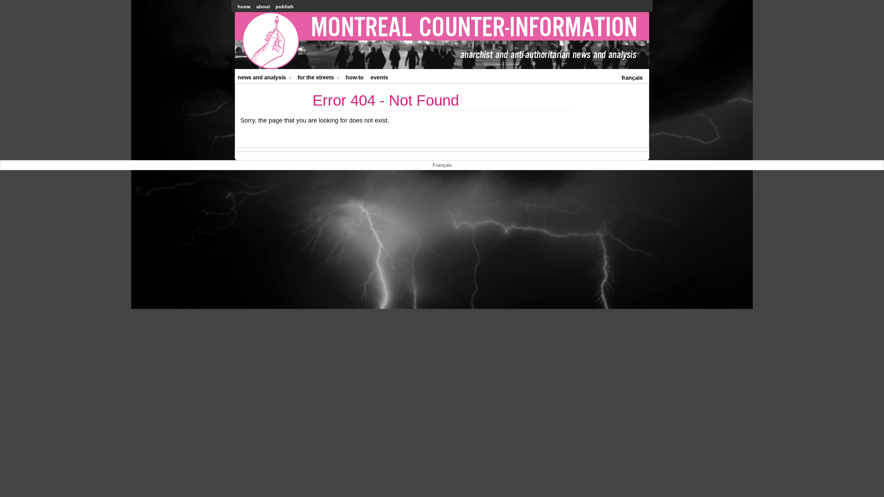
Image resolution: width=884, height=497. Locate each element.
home (244, 6)
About (263, 6)
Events (379, 77)
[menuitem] (632, 77)
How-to (355, 77)
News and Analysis (262, 77)
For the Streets (316, 77)
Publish (285, 6)
